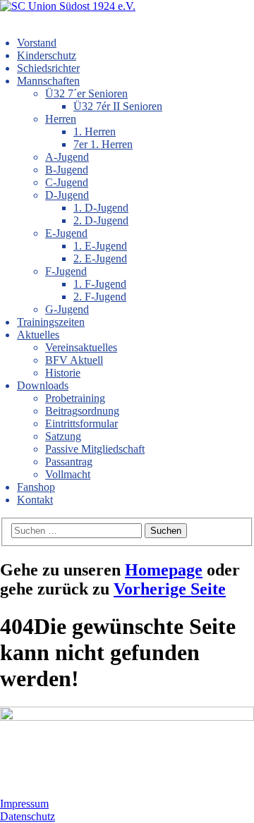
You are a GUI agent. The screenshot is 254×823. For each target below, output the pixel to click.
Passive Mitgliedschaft (95, 449)
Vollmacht (67, 474)
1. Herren (94, 132)
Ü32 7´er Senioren (86, 93)
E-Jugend (66, 233)
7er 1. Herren (103, 144)
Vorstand (36, 43)
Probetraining (75, 398)
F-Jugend (66, 271)
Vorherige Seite (170, 589)
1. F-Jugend (99, 284)
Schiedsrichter (48, 68)
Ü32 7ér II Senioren (117, 106)
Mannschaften (48, 81)
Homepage (163, 570)
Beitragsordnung (82, 411)
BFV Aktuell (74, 360)
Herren (60, 119)
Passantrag (68, 462)
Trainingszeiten (51, 322)
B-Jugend (66, 170)
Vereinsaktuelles (81, 347)
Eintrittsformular (81, 423)
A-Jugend (67, 157)
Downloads (42, 385)
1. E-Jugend (100, 246)
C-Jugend (66, 182)
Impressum (24, 804)
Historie (62, 373)
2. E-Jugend (100, 258)
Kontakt (35, 500)
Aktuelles (38, 335)
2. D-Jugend (100, 220)
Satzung (63, 436)
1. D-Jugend (100, 208)
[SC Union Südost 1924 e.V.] (67, 6)
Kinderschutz (46, 55)
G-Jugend (67, 309)
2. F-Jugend (99, 297)
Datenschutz (27, 816)
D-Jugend (67, 195)
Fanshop (36, 487)
